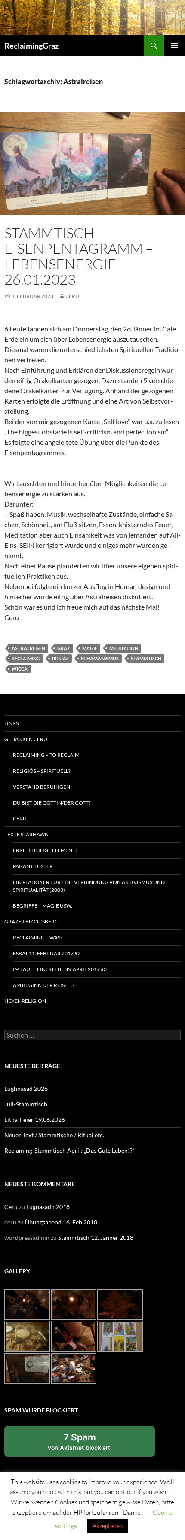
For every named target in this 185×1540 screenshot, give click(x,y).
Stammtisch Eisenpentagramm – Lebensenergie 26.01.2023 (78, 256)
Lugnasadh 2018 (48, 1206)
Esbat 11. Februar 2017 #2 (46, 953)
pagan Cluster (33, 866)
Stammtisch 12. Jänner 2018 (95, 1237)
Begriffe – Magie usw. (42, 905)
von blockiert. (80, 1441)
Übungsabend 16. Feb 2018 (61, 1222)
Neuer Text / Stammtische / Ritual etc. (54, 1135)
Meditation (123, 648)
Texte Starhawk (26, 834)
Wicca (20, 668)
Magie (89, 648)
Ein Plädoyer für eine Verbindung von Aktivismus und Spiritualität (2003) (89, 886)
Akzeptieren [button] (107, 1525)
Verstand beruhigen (41, 787)
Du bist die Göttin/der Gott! (51, 802)
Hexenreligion (25, 1001)
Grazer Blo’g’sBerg (31, 921)
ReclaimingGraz (31, 45)
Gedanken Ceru (25, 739)
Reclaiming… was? (37, 937)
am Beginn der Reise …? (43, 985)
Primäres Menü (174, 45)
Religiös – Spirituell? (42, 771)
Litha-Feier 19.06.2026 (34, 1119)
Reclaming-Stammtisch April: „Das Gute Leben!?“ (69, 1150)
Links (11, 723)
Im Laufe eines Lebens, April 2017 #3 (60, 969)
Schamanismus (100, 658)
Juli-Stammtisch (25, 1104)
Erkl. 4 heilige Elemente (45, 850)
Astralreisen (28, 648)
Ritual (60, 658)
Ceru (72, 296)
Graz (63, 648)
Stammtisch (146, 658)
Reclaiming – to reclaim (46, 755)
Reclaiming (26, 658)
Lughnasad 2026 (26, 1088)
